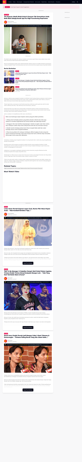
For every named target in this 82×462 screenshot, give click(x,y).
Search (77, 2)
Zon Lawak (37, 2)
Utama (9, 2)
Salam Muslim (51, 2)
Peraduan (58, 2)
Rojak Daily (44, 2)
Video (14, 2)
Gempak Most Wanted (29, 2)
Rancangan (19, 2)
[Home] (4, 2)
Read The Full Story (28, 263)
